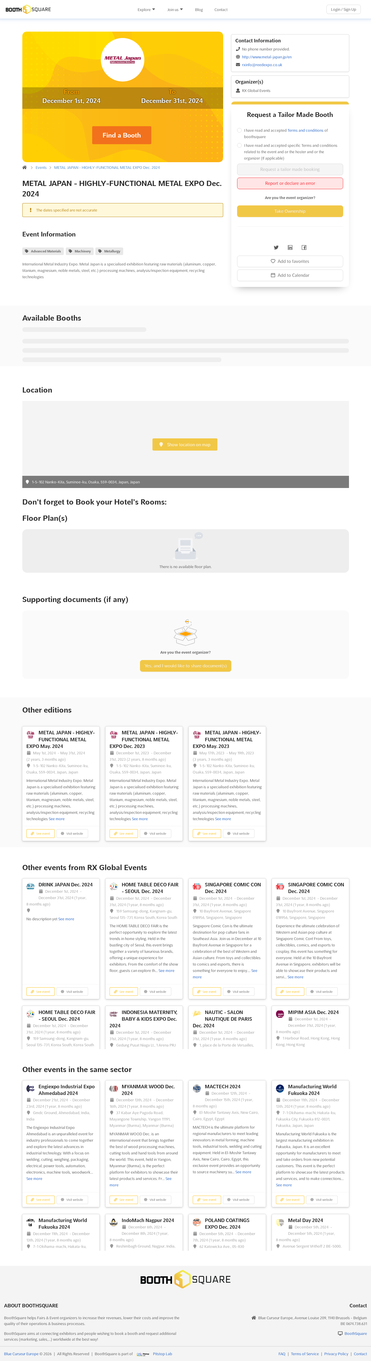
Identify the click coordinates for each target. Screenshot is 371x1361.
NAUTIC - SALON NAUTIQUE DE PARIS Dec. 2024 (222, 1019)
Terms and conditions (305, 130)
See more (57, 819)
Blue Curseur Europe (21, 1354)
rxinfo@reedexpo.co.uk (262, 65)
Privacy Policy (336, 1354)
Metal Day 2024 (305, 1220)
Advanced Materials (46, 251)
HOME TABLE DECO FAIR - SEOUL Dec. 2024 (150, 888)
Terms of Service (305, 1354)
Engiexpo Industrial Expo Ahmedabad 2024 (67, 1090)
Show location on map (188, 444)
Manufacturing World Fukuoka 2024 (312, 1090)
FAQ (282, 1354)
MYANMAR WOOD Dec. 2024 (148, 1090)
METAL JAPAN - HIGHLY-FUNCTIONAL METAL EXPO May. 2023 (227, 739)
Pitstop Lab (162, 1354)
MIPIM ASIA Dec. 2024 (313, 1012)
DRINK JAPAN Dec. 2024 (66, 884)
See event (42, 833)
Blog (199, 10)
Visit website (74, 833)
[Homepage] (61, 9)
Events (41, 167)
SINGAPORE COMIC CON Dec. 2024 (233, 888)
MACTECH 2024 (223, 1086)
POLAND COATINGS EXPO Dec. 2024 (227, 1224)
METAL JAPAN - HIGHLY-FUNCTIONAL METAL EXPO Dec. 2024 (107, 167)
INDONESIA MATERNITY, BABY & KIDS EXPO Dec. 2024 (143, 1019)
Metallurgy (112, 251)
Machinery (83, 251)
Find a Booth (122, 135)
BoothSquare (356, 1333)
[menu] (182, 9)
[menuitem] (147, 9)
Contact (221, 10)
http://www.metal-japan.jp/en (267, 57)
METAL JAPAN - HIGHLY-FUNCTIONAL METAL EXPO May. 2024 (60, 739)
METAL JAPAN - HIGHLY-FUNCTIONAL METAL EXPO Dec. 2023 (144, 739)
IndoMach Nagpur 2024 (148, 1220)
